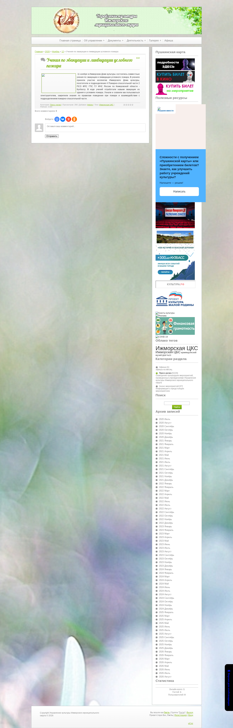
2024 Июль (164, 591)
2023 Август (165, 551)
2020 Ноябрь (165, 433)
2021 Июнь (164, 458)
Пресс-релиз (55, 105)
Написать (179, 191)
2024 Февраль (166, 573)
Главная (39, 51)
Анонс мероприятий (169, 386)
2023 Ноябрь (165, 562)
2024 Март (164, 576)
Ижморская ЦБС (168, 352)
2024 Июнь (164, 587)
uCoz (190, 723)
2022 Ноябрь (165, 519)
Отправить (51, 136)
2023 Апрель (165, 537)
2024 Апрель (165, 580)
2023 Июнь (164, 544)
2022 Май (164, 498)
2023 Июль (164, 548)
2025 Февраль (166, 612)
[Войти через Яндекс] (68, 119)
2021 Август (165, 465)
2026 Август (165, 676)
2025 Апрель (165, 619)
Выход (190, 712)
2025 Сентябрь (166, 637)
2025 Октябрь (166, 641)
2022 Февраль (166, 487)
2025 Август (165, 633)
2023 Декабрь (166, 566)
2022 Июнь (164, 501)
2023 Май (164, 540)
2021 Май (164, 455)
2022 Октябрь (166, 515)
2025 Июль (164, 630)
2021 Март (164, 448)
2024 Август (165, 594)
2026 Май (164, 666)
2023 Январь (165, 526)
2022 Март (164, 490)
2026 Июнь (164, 669)
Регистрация (180, 715)
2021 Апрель (165, 451)
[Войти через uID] (57, 119)
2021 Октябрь (166, 473)
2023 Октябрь (166, 558)
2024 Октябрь (166, 601)
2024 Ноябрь (165, 605)
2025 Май (164, 623)
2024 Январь (165, 569)
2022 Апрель (165, 494)
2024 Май (164, 583)
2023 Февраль (166, 530)
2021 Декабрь (166, 480)
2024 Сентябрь (166, 598)
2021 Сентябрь (166, 469)
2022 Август (165, 508)
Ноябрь (55, 51)
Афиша (162, 367)
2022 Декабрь (166, 523)
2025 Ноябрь (165, 644)
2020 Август (165, 422)
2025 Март (164, 616)
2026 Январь (165, 651)
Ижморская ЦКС (106, 105)
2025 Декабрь (166, 648)
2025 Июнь (164, 626)
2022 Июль (164, 505)
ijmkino (90, 105)
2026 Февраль (166, 655)
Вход (190, 715)
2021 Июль (164, 462)
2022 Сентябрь (166, 512)
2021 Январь (165, 440)
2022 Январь (165, 483)
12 (63, 51)
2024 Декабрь (166, 608)
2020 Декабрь (166, 437)
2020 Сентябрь (166, 426)
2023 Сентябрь (166, 555)
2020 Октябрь (166, 430)
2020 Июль (164, 419)
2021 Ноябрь (165, 476)
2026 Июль (164, 673)
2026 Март (164, 658)
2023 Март (164, 533)
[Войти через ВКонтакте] (62, 119)
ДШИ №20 (166, 355)
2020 (47, 51)
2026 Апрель (165, 662)
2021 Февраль (166, 444)
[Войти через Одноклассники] (74, 119)
